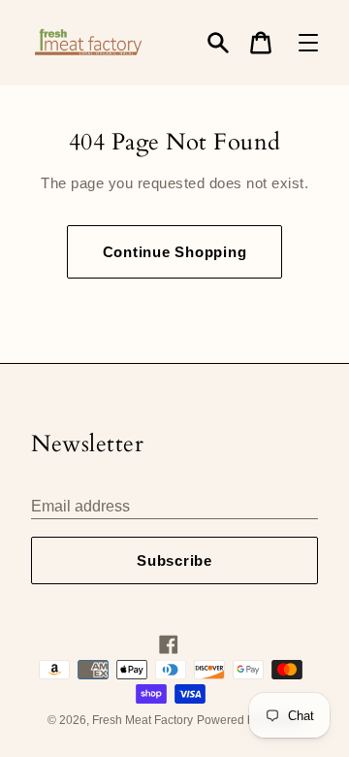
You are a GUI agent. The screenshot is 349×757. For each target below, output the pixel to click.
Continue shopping (175, 252)
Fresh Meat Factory (142, 720)
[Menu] (308, 42)
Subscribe (174, 560)
